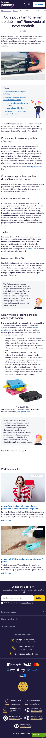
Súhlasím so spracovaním (18, 603)
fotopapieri (32, 249)
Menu (40, 4)
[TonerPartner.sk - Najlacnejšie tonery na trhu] (7, 4)
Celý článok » (6, 520)
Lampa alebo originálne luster (17, 103)
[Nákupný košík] (29, 4)
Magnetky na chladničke (15, 108)
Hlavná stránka (6, 11)
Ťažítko (9, 106)
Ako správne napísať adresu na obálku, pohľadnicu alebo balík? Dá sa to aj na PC (20, 507)
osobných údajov (27, 603)
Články (15, 11)
